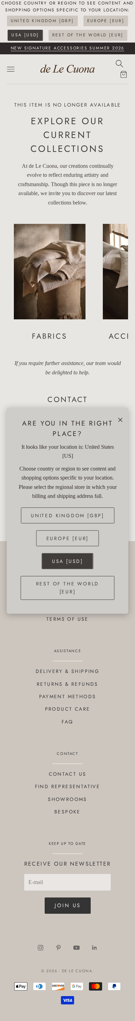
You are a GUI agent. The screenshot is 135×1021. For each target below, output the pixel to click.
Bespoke (67, 811)
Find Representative (67, 786)
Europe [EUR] (106, 21)
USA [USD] (25, 35)
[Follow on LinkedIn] (94, 947)
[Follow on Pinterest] (58, 947)
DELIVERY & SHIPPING (68, 671)
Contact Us (68, 774)
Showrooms (67, 799)
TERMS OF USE (67, 619)
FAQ (67, 721)
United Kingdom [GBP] (42, 21)
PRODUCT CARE (67, 708)
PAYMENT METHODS (67, 696)
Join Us (68, 905)
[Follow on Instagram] (40, 947)
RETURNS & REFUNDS (67, 684)
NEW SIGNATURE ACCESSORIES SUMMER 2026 (68, 48)
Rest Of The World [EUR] (88, 35)
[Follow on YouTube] (76, 947)
